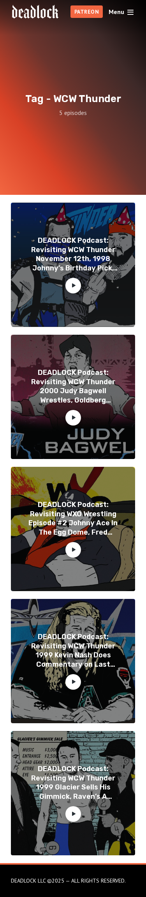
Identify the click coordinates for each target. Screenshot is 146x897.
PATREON (86, 11)
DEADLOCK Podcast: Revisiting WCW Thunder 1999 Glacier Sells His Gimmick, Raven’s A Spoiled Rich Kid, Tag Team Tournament (73, 783)
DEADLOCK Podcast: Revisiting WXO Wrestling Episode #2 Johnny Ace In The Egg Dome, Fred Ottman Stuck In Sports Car (73, 518)
